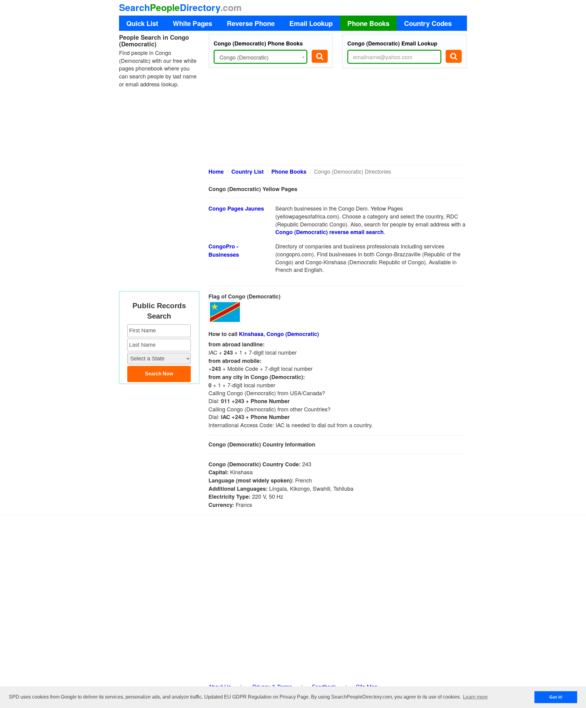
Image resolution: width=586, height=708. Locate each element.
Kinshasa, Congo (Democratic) (279, 334)
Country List (247, 171)
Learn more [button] (475, 696)
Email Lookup (311, 23)
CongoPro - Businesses (223, 250)
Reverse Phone (251, 23)
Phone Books (368, 23)
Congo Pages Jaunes (236, 208)
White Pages (192, 23)
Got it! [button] (555, 697)
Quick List (142, 23)
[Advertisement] (337, 119)
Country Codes (428, 23)
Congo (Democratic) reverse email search (329, 232)
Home (216, 171)
